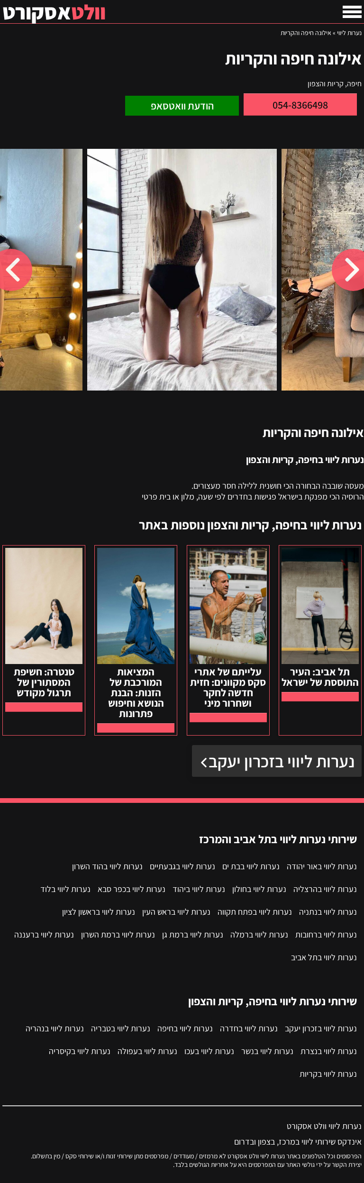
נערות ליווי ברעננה (44, 934)
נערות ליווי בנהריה (55, 1028)
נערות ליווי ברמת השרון (118, 934)
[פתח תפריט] (352, 12)
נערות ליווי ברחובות (326, 934)
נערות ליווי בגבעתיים (182, 866)
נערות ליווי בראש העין (176, 911)
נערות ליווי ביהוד (199, 888)
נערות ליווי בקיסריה (79, 1051)
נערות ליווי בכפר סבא (131, 888)
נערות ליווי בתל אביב (324, 957)
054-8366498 (300, 104)
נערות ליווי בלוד (65, 888)
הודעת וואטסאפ (182, 105)
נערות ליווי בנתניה (328, 911)
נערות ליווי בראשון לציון (98, 911)
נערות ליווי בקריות (328, 1073)
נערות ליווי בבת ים (251, 866)
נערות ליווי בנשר (267, 1051)
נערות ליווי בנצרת (328, 1051)
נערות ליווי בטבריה (120, 1028)
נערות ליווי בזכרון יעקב (282, 761)
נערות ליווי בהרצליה (325, 888)
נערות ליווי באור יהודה (322, 866)
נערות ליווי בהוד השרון (107, 866)
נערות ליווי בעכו (209, 1051)
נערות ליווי (349, 32)
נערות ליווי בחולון (259, 888)
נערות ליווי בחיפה (185, 1028)
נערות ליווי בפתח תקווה (255, 911)
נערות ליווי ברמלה (259, 934)
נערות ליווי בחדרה (249, 1028)
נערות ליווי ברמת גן (192, 934)
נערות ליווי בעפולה (147, 1051)
